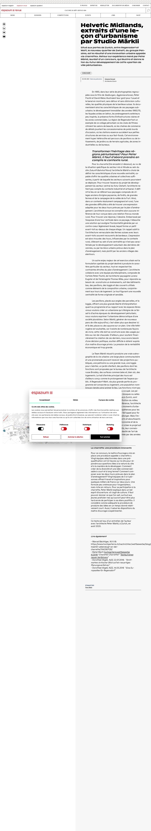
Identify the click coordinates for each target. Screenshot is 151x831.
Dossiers (37, 15)
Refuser (46, 437)
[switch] (64, 428)
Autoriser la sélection (75, 437)
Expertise (93, 5)
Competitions (63, 15)
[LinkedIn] (4, 28)
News (12, 15)
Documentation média (120, 5)
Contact (146, 5)
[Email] (4, 32)
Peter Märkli (88, 587)
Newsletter (104, 5)
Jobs (113, 15)
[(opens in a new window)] (4, 36)
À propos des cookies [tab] (106, 400)
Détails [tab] (75, 400)
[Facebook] (4, 24)
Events (88, 15)
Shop (138, 15)
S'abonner (136, 5)
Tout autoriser (105, 437)
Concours (86, 73)
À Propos (83, 5)
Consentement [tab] (44, 400)
